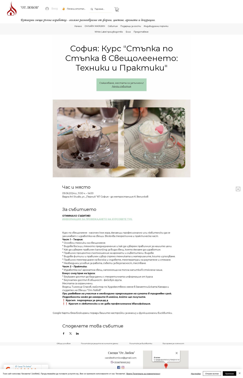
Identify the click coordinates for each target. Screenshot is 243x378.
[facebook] (118, 367)
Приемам (229, 373)
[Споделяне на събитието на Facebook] (63, 333)
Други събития (121, 86)
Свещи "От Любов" (121, 353)
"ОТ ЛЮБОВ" (30, 7)
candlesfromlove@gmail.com (120, 357)
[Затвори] (239, 373)
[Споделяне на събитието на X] (70, 333)
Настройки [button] (196, 373)
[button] (117, 9)
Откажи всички (212, 373)
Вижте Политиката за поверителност (143, 373)
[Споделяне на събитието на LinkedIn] (77, 333)
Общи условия (63, 343)
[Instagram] (123, 367)
